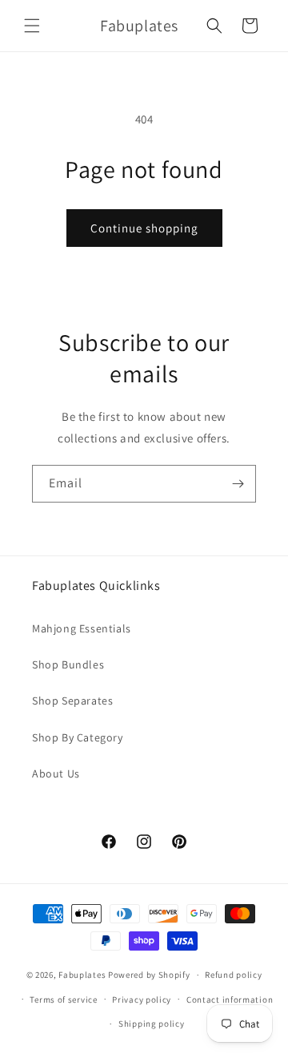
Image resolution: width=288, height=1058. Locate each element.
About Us (56, 773)
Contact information (229, 999)
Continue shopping (144, 228)
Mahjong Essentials (81, 628)
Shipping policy (151, 1023)
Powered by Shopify (149, 974)
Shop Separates (72, 700)
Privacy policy (141, 999)
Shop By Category (77, 737)
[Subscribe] (237, 484)
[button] (32, 25)
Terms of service (63, 999)
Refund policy (233, 974)
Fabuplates (82, 974)
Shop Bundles (68, 664)
